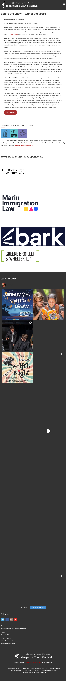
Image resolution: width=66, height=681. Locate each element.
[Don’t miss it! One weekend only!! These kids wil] (17, 367)
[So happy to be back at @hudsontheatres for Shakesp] (17, 494)
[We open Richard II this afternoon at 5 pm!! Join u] (48, 557)
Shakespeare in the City (39, 668)
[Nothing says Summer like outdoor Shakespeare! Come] (17, 399)
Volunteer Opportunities (49, 670)
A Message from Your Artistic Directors (33, 672)
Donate (36, 670)
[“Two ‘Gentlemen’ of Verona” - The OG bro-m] (48, 462)
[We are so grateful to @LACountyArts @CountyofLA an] (48, 494)
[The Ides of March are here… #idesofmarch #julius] (48, 431)
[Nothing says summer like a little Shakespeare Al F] (17, 304)
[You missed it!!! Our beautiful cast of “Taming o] (48, 367)
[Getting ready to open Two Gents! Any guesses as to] (17, 462)
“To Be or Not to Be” (13, 668)
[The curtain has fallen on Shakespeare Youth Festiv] (17, 335)
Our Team (28, 670)
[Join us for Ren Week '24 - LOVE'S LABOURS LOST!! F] (17, 526)
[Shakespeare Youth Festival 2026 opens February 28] (48, 335)
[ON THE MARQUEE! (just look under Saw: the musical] (17, 589)
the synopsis (14, 34)
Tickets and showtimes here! (23, 145)
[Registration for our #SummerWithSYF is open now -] (48, 399)
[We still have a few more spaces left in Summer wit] (48, 304)
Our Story (26, 668)
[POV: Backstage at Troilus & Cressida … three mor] (17, 431)
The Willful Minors (55, 668)
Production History (16, 670)
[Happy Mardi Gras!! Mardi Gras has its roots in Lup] (48, 589)
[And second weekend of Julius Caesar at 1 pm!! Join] (17, 557)
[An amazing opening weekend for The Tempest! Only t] (48, 526)
